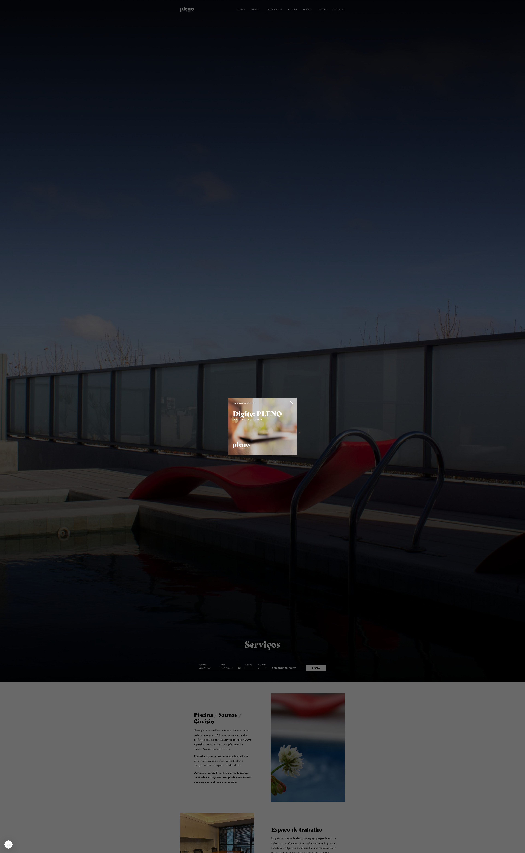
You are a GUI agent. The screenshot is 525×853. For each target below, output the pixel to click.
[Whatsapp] (8, 844)
